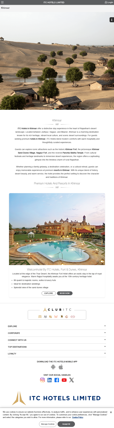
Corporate (14, 333)
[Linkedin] (49, 380)
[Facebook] (56, 380)
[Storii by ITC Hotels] (61, 316)
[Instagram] (42, 380)
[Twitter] (71, 380)
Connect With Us (17, 340)
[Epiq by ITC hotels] (50, 316)
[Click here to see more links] (112, 8)
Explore (12, 326)
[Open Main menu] (2, 2)
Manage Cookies (47, 424)
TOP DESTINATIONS (17, 347)
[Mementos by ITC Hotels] (45, 316)
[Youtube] (64, 380)
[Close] (111, 412)
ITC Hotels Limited (54, 2)
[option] (57, 61)
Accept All (66, 424)
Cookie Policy (77, 417)
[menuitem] (2, 2)
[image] (57, 229)
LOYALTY (12, 354)
